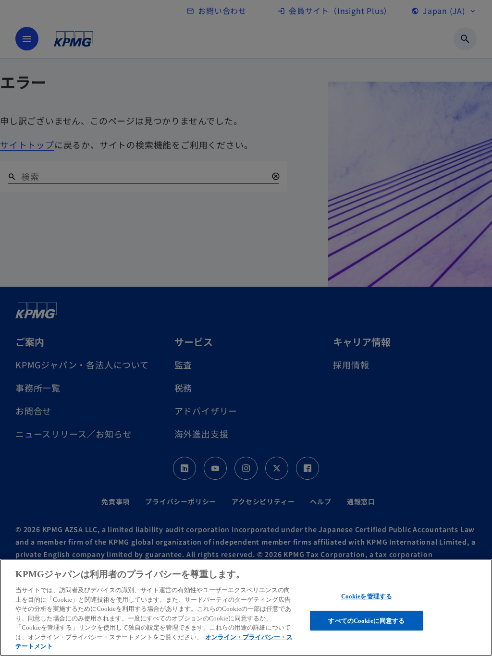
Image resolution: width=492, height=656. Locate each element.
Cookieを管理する (366, 596)
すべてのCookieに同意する (366, 620)
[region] (246, 607)
